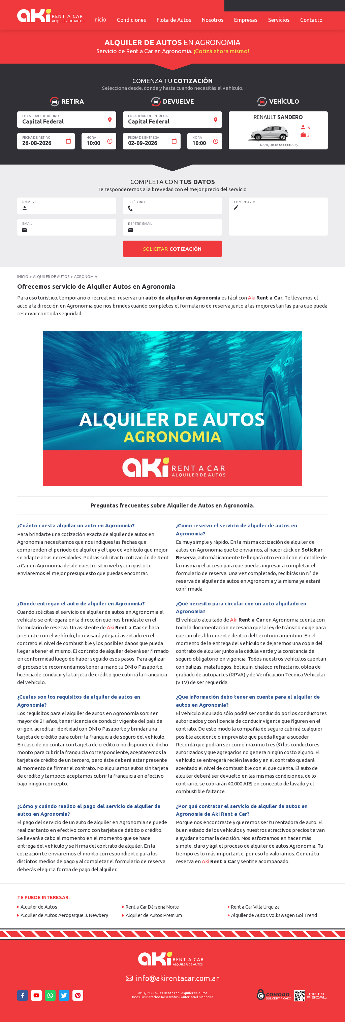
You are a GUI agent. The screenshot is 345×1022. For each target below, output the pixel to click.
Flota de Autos (174, 20)
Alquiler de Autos (39, 907)
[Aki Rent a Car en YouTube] (37, 997)
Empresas (245, 20)
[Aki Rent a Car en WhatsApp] (51, 997)
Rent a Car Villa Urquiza (255, 907)
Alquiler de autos (51, 277)
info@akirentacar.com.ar (177, 978)
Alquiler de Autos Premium (154, 915)
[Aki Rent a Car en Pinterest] (78, 997)
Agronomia (85, 277)
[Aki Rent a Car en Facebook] (23, 997)
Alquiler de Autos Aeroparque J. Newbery (64, 915)
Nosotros (212, 20)
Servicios (278, 20)
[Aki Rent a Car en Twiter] (65, 997)
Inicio (99, 19)
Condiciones (131, 20)
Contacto (311, 20)
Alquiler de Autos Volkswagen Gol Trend (274, 915)
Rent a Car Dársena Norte (152, 907)
